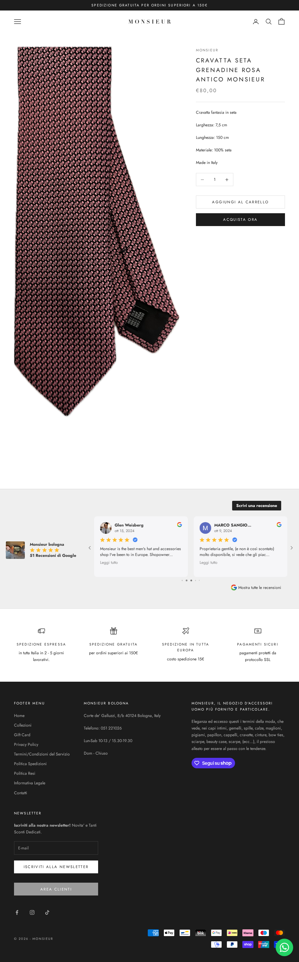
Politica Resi (24, 773)
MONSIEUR (207, 50)
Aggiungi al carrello (240, 202)
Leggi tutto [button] (109, 562)
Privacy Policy (26, 744)
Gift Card (22, 735)
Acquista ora (240, 219)
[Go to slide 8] (199, 580)
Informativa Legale (29, 783)
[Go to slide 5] (186, 580)
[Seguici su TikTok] (47, 912)
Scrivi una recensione (256, 505)
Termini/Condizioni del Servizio (42, 754)
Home (19, 715)
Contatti (20, 793)
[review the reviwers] (179, 524)
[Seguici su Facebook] (17, 912)
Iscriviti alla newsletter (56, 867)
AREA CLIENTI (56, 889)
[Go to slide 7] (195, 580)
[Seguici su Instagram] (32, 912)
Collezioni (23, 725)
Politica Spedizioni (30, 764)
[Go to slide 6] (191, 580)
